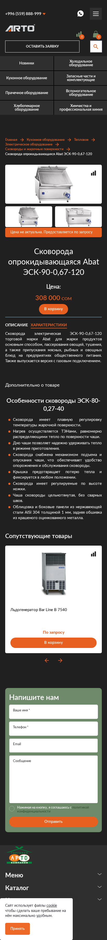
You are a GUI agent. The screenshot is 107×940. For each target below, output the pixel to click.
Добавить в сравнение (93, 173)
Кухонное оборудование (46, 140)
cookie (51, 906)
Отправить (53, 822)
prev (47, 660)
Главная (11, 140)
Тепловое (81, 140)
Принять (17, 929)
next (60, 660)
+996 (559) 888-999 (23, 14)
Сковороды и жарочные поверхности (34, 149)
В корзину (53, 309)
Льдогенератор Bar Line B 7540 (38, 610)
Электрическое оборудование (28, 144)
